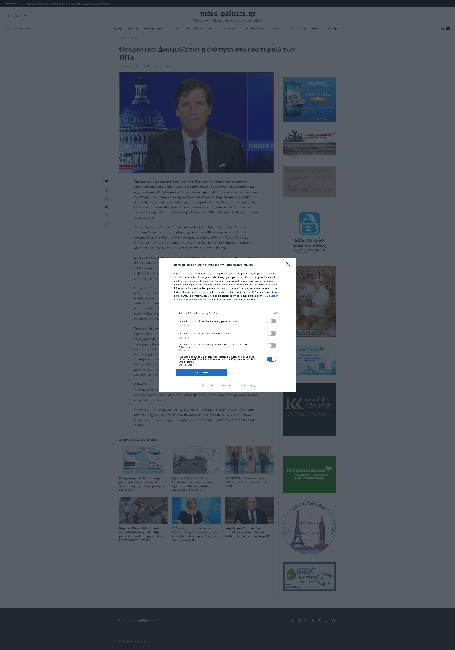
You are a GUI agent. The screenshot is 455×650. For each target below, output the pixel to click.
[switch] (271, 321)
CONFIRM (201, 372)
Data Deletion (207, 385)
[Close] (289, 265)
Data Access (227, 385)
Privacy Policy (247, 385)
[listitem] (227, 313)
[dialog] (227, 325)
